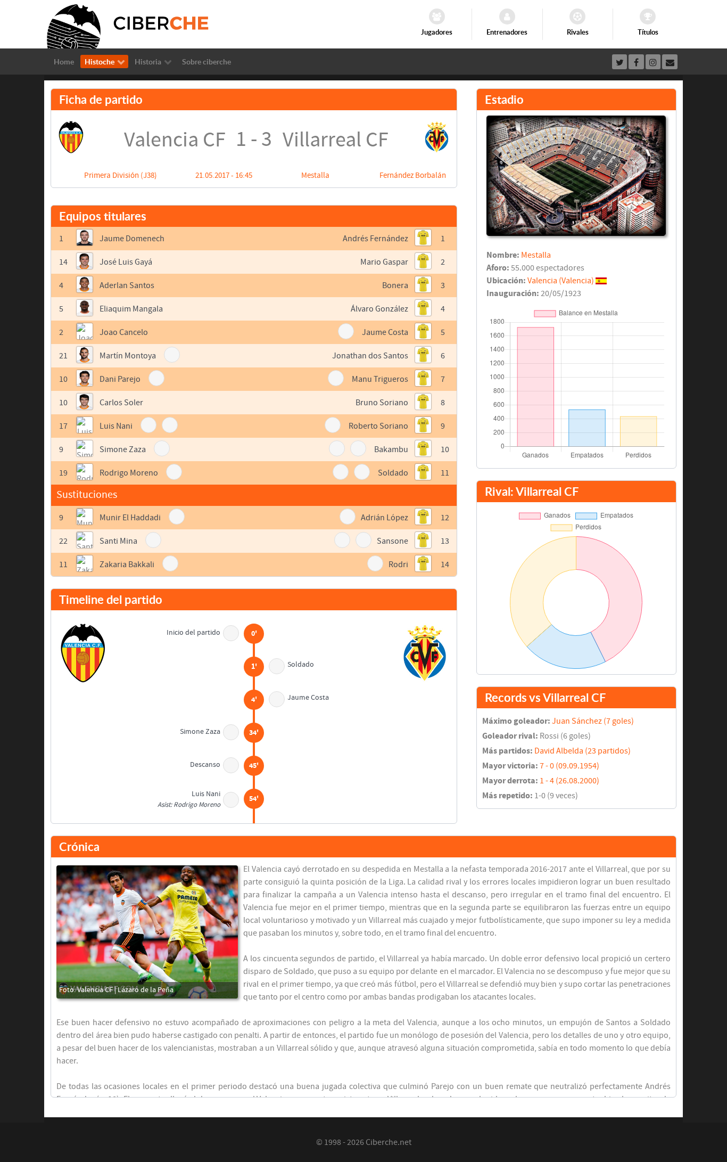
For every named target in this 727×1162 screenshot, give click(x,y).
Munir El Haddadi (130, 517)
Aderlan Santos (127, 285)
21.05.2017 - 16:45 (223, 175)
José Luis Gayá (126, 262)
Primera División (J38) (120, 175)
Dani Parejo (120, 379)
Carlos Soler (121, 402)
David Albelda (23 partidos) (582, 751)
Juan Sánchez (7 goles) (593, 721)
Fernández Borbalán (412, 175)
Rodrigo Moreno (129, 473)
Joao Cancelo (124, 332)
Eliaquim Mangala (131, 309)
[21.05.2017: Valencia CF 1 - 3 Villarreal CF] (147, 932)
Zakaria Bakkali (127, 564)
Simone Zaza (123, 449)
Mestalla (315, 175)
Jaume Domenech (132, 238)
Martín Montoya (128, 356)
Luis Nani (116, 426)
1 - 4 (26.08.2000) (569, 780)
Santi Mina (118, 541)
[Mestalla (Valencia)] (576, 175)
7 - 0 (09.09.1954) (569, 766)
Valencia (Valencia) (560, 280)
